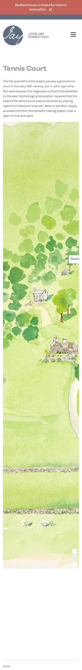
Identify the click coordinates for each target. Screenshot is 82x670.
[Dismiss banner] (50, 10)
